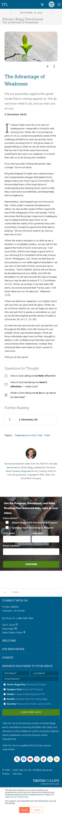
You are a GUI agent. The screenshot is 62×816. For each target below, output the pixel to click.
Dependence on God (25, 435)
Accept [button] (24, 810)
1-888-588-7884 (24, 618)
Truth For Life (5, 4)
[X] (17, 759)
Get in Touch (8, 624)
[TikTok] (43, 759)
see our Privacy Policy (19, 796)
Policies (6, 773)
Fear (40, 435)
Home (15, 592)
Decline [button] (37, 810)
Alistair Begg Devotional (22, 19)
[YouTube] (30, 759)
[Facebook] (24, 759)
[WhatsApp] (50, 759)
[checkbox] (31, 525)
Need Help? (8, 628)
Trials (47, 435)
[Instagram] (37, 759)
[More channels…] (57, 759)
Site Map (17, 773)
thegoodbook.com (29, 471)
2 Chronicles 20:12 (16, 114)
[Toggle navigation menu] (58, 4)
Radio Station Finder (12, 632)
